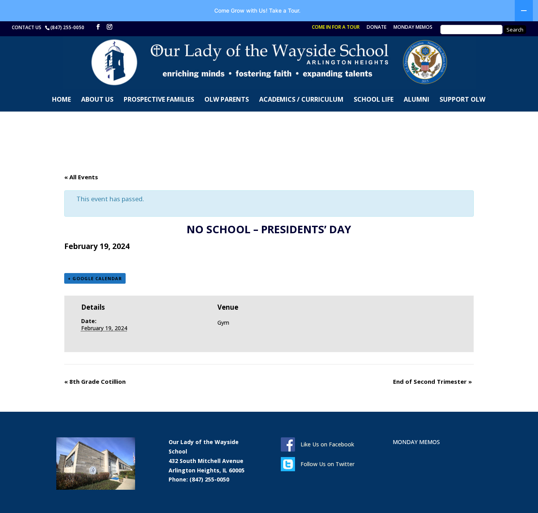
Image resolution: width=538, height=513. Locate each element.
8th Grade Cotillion (95, 381)
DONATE (376, 27)
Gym (223, 322)
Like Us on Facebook (327, 444)
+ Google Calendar (95, 278)
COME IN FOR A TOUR (336, 27)
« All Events (81, 177)
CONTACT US (28, 27)
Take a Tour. (285, 10)
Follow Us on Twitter (327, 464)
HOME (61, 100)
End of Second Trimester (432, 381)
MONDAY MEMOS (412, 27)
